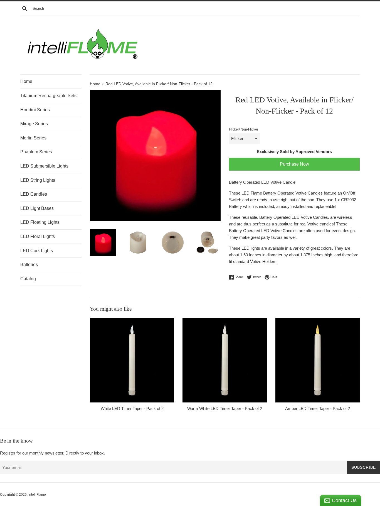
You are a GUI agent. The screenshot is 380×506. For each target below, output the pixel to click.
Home (26, 81)
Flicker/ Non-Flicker (243, 129)
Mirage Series (34, 123)
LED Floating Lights (40, 222)
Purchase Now (294, 164)
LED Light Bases (37, 208)
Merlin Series (33, 138)
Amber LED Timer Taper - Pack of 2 (317, 408)
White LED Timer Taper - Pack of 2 (132, 408)
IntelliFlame (37, 495)
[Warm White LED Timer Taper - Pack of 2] (224, 360)
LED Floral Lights (37, 236)
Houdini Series (35, 109)
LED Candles (33, 194)
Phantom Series (36, 151)
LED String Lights (37, 180)
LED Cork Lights (36, 250)
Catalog (28, 278)
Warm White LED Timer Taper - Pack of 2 (224, 408)
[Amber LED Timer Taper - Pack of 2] (317, 360)
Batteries (29, 264)
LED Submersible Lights (44, 166)
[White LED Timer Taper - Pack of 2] (132, 360)
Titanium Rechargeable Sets (48, 95)
